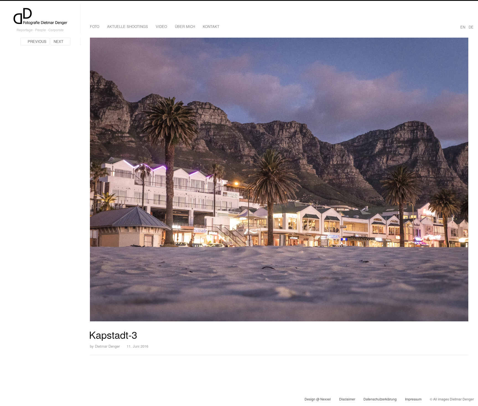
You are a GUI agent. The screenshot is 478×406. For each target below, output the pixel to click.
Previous (37, 41)
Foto (94, 26)
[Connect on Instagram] (8, 400)
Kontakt (211, 26)
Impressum (413, 399)
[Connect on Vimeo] (18, 400)
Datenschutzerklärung (380, 399)
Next (58, 41)
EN (462, 27)
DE (471, 27)
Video (161, 26)
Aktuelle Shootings (127, 26)
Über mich (185, 26)
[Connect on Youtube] (28, 400)
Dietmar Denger (107, 346)
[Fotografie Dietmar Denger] (40, 17)
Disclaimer (347, 399)
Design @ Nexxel (318, 399)
